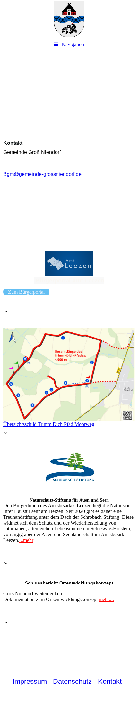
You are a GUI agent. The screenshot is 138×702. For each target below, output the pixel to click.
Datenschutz (72, 681)
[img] (69, 19)
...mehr (26, 540)
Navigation (73, 44)
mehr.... (106, 599)
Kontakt (110, 681)
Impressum (30, 681)
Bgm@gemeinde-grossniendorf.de (42, 174)
